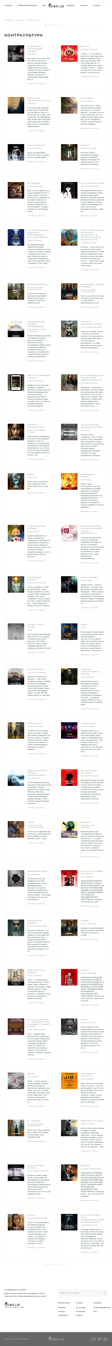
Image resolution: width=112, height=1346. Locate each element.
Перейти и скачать (36, 84)
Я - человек (34, 1121)
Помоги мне (34, 723)
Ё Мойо (85, 921)
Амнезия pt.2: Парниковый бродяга (35, 48)
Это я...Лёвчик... (90, 577)
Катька (31, 1215)
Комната (86, 822)
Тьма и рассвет (36, 145)
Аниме (31, 822)
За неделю (80, 1311)
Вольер (85, 145)
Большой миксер (37, 284)
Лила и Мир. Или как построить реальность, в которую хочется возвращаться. (92, 235)
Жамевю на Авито (37, 871)
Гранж (31, 1074)
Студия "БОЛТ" (89, 723)
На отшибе (87, 98)
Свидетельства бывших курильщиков (36, 324)
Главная (8, 5)
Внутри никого (36, 669)
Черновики (63, 1315)
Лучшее (96, 5)
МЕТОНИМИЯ (34, 183)
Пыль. (84, 624)
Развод (85, 1166)
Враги (30, 474)
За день (79, 1315)
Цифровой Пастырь (92, 1121)
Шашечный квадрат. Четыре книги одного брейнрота (92, 377)
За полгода (80, 1307)
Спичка (85, 46)
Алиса (84, 1020)
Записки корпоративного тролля (90, 671)
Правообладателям (27, 5)
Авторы (83, 5)
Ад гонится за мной (92, 183)
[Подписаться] (105, 1293)
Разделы (71, 5)
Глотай (85, 970)
